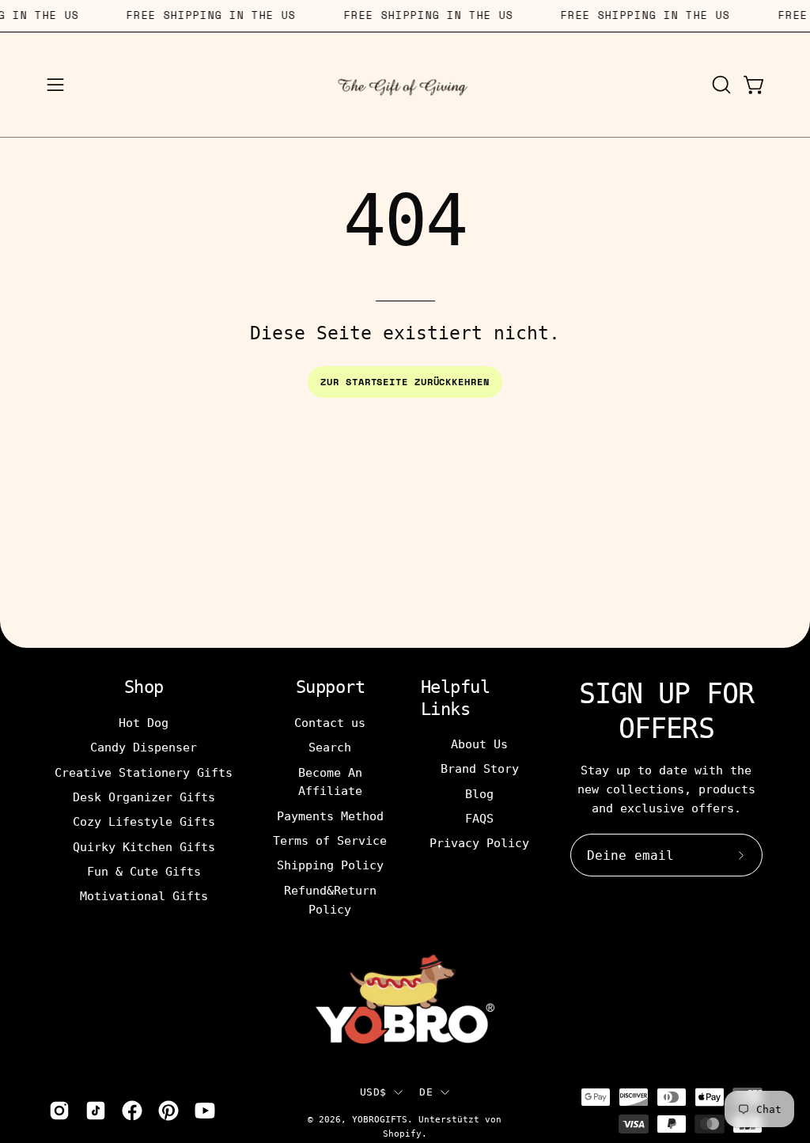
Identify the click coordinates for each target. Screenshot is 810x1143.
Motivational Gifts (144, 896)
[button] (720, 85)
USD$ (373, 1092)
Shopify (402, 1133)
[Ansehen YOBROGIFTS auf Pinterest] (168, 1110)
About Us (479, 744)
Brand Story (480, 769)
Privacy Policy (479, 843)
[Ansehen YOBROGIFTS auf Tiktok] (96, 1110)
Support (330, 687)
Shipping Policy (330, 865)
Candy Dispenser (143, 747)
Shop (144, 687)
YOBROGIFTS (379, 1119)
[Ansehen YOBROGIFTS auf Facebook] (132, 1110)
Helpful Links (455, 698)
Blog (479, 794)
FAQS (479, 819)
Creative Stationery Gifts (144, 772)
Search (330, 747)
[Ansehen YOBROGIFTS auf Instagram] (59, 1110)
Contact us (330, 723)
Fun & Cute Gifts (144, 872)
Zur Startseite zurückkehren (404, 381)
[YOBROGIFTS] (405, 84)
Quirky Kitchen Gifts (144, 846)
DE (426, 1092)
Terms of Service (331, 841)
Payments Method (330, 815)
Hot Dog (143, 723)
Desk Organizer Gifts (144, 797)
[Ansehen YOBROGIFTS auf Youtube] (205, 1110)
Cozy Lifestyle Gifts (144, 822)
